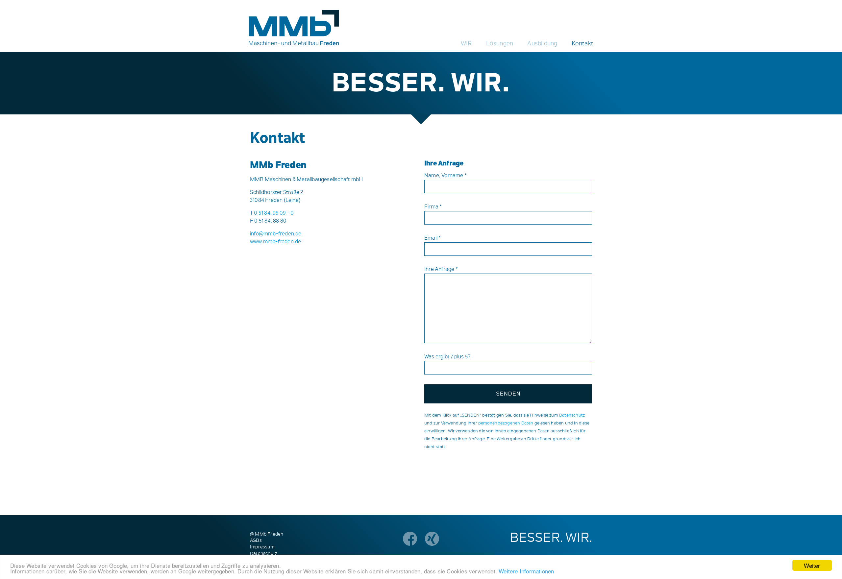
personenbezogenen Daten (505, 423)
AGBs (256, 541)
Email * (432, 238)
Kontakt (582, 44)
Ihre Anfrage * (441, 269)
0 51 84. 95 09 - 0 (274, 213)
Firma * (433, 207)
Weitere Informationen (526, 571)
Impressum (262, 547)
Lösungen (499, 44)
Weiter (812, 565)
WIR (466, 44)
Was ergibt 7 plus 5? (447, 357)
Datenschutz (572, 415)
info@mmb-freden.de (276, 234)
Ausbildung (542, 44)
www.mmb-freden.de (275, 242)
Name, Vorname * (445, 176)
